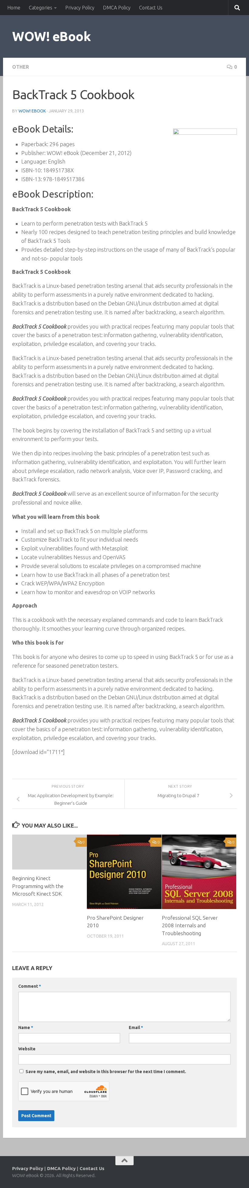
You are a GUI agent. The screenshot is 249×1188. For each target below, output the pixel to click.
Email (136, 1027)
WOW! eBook (51, 36)
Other (20, 67)
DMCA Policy (117, 7)
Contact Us (150, 7)
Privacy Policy (79, 7)
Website (27, 1048)
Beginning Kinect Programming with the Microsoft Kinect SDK (37, 886)
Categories (40, 7)
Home (13, 7)
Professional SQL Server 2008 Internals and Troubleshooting (190, 925)
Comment (29, 986)
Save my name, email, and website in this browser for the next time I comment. (106, 1071)
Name (25, 1027)
